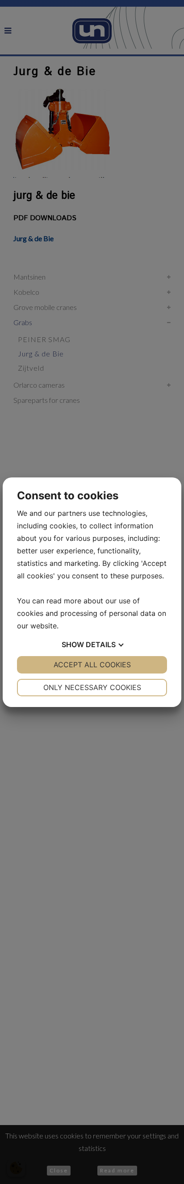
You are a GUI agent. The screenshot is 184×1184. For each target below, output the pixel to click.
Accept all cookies (92, 664)
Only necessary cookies (92, 687)
